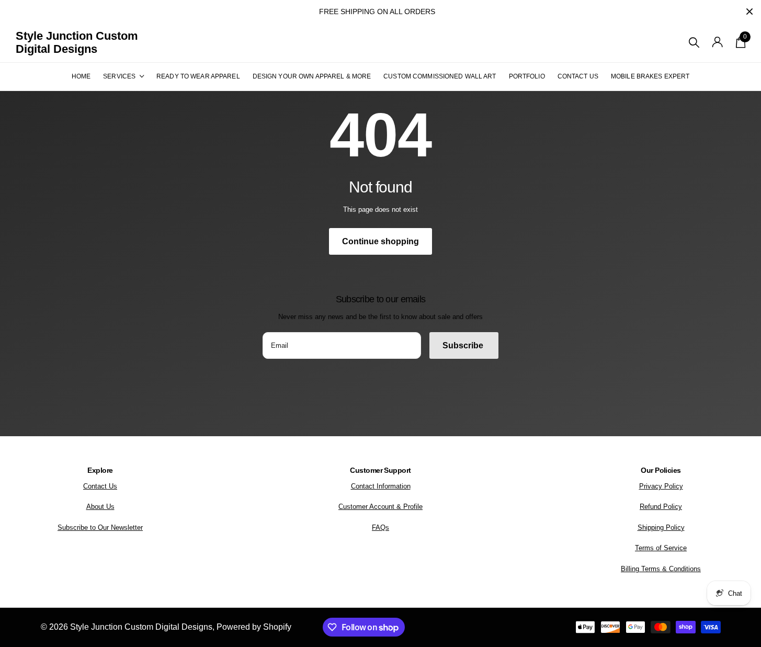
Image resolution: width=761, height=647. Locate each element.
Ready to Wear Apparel (198, 76)
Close (749, 11)
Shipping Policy (661, 527)
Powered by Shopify (254, 626)
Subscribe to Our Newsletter (100, 527)
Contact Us (578, 76)
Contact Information (381, 486)
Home (81, 76)
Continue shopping (380, 241)
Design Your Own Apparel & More (312, 76)
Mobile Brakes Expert (650, 76)
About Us (100, 506)
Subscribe (463, 345)
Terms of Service (661, 548)
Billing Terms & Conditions (661, 569)
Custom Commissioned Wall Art (439, 76)
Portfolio (527, 76)
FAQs (380, 527)
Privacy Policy (661, 486)
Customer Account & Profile (380, 506)
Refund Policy (661, 506)
